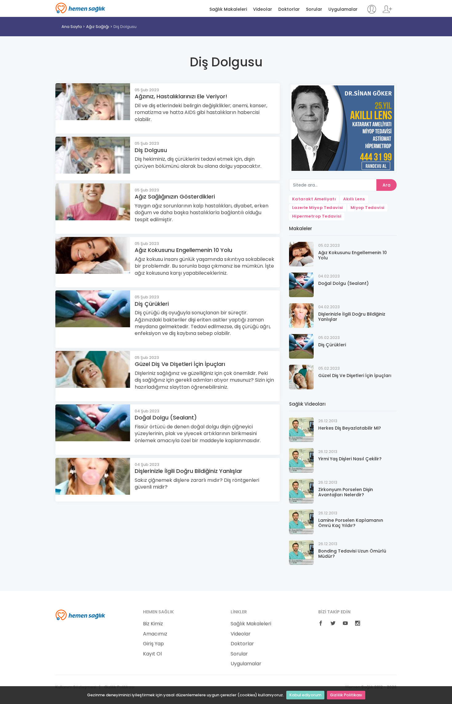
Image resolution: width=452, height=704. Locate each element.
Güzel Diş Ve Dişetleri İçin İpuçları (180, 364)
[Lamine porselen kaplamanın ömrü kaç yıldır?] (301, 521)
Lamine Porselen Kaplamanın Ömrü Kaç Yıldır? (350, 523)
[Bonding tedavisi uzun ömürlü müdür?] (301, 552)
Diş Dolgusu (125, 26)
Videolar (262, 9)
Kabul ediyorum (305, 695)
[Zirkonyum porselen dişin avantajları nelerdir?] (301, 490)
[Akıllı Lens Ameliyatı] (343, 127)
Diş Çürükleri (152, 304)
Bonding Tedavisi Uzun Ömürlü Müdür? (352, 553)
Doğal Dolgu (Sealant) (166, 417)
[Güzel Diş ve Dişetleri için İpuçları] (301, 376)
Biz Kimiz (153, 623)
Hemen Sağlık (80, 8)
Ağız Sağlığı (97, 26)
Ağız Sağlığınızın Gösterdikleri (175, 196)
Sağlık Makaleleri (228, 9)
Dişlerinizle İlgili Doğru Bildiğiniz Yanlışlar (188, 471)
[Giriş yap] (371, 12)
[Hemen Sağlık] (80, 615)
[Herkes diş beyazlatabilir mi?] (301, 429)
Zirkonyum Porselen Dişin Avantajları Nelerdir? (345, 492)
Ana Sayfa (71, 26)
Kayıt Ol (152, 654)
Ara (387, 185)
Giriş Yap (153, 643)
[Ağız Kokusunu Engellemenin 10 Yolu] (301, 253)
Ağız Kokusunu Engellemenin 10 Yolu (183, 250)
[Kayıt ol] (387, 12)
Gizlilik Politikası (346, 695)
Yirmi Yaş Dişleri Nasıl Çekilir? (350, 459)
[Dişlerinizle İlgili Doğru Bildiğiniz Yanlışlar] (301, 315)
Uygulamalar (343, 9)
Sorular (314, 9)
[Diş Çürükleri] (301, 345)
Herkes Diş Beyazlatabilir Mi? (349, 428)
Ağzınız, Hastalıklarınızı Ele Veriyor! (181, 96)
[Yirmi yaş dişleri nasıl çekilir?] (301, 459)
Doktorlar (289, 9)
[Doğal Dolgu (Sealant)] (301, 284)
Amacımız (155, 634)
